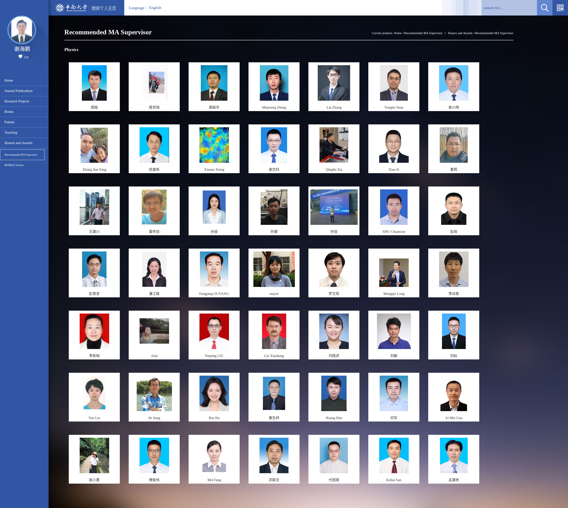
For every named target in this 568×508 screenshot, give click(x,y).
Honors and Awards (18, 143)
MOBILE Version (14, 165)
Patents (9, 122)
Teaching (10, 132)
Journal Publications (18, 91)
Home (8, 80)
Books (9, 112)
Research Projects (16, 101)
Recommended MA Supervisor (21, 154)
